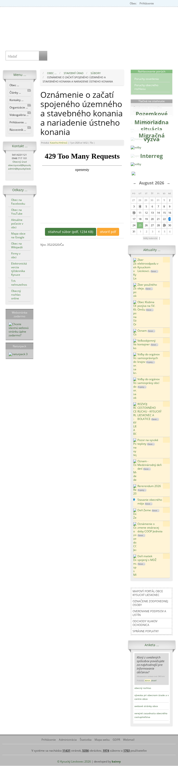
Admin (148, 680)
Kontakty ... (16, 100)
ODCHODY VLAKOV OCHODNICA (145, 623)
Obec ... (14, 85)
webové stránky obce (146, 706)
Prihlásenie (146, 3)
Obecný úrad (20, 161)
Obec (133, 3)
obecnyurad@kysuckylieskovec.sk (26, 165)
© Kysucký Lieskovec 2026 (74, 761)
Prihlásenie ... (18, 122)
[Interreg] (136, 164)
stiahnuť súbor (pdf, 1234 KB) (70, 231)
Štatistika (85, 740)
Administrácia (67, 740)
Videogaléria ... (20, 114)
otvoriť (153, 680)
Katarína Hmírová (58, 142)
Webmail (128, 740)
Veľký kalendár (150, 238)
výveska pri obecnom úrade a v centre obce (151, 697)
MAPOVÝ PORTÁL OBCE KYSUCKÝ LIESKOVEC (148, 593)
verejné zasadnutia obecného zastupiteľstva (150, 715)
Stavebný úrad (73, 73)
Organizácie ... (20, 106)
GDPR (116, 740)
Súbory (96, 73)
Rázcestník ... (20, 129)
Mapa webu (102, 740)
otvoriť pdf (108, 231)
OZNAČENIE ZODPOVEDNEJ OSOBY (150, 603)
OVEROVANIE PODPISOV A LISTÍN (149, 613)
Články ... (20, 92)
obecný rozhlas (142, 688)
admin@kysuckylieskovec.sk (23, 168)
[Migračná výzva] (136, 147)
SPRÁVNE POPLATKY (146, 631)
